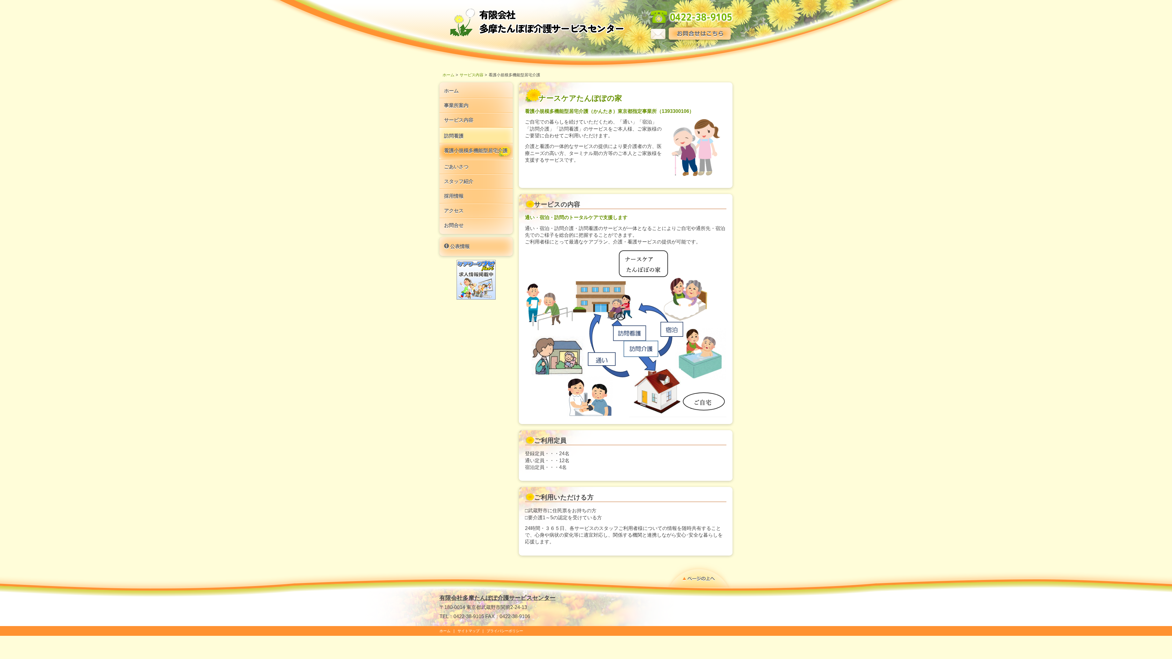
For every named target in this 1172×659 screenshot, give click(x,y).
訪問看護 (454, 136)
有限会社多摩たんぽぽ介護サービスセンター (497, 598)
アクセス (454, 210)
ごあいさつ (456, 166)
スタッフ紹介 (458, 181)
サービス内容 (471, 75)
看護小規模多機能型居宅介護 (476, 150)
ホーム (448, 75)
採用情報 (454, 196)
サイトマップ (468, 631)
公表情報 (459, 246)
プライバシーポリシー (505, 631)
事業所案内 (456, 105)
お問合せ (454, 225)
